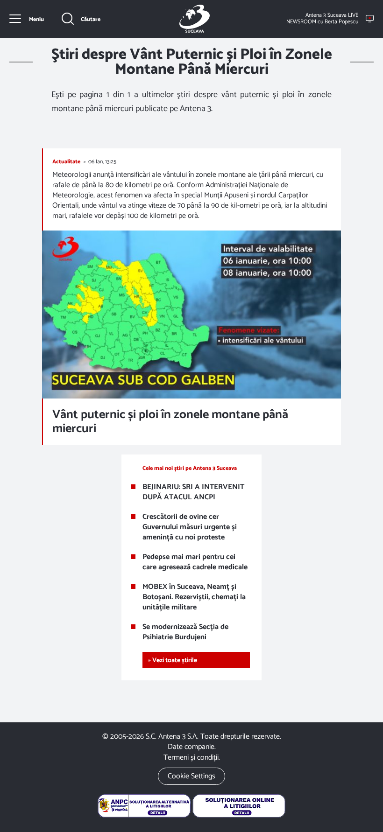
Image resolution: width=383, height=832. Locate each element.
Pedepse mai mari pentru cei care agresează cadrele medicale (195, 562)
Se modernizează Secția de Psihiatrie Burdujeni (185, 632)
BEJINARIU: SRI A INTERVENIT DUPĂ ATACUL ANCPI (193, 492)
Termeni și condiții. (191, 757)
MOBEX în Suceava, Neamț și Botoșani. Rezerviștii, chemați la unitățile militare (194, 597)
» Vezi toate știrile (172, 660)
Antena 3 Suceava (194, 19)
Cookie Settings (191, 776)
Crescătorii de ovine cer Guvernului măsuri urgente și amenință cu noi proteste (189, 527)
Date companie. (192, 747)
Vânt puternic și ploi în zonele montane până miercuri (170, 422)
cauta (81, 18)
